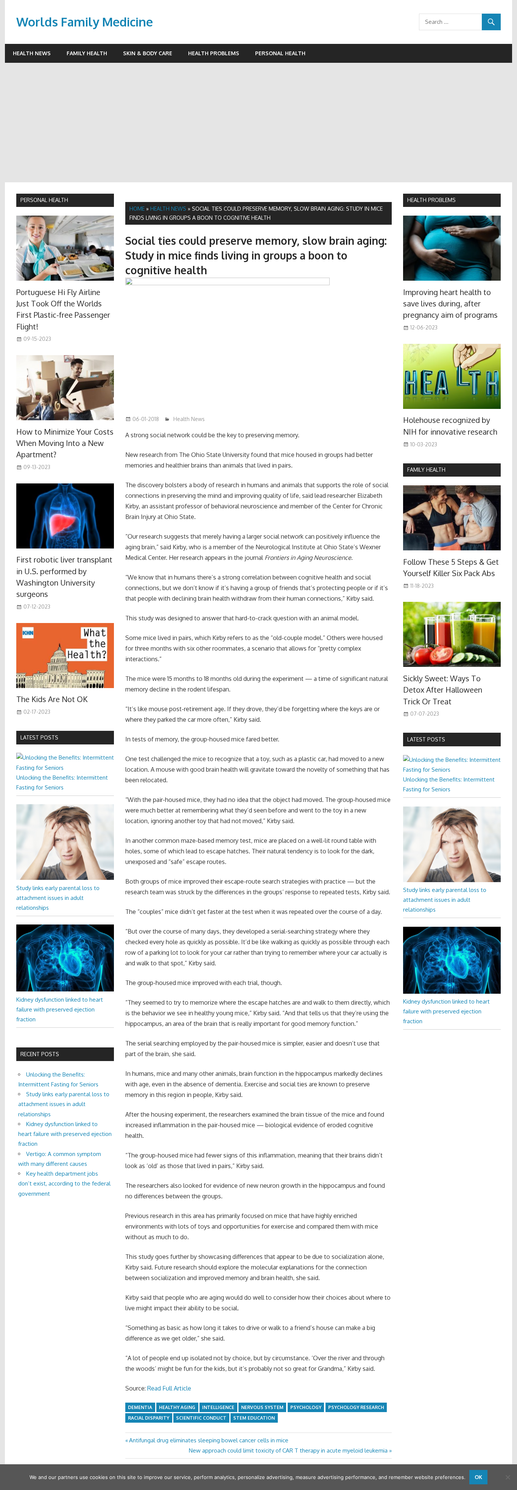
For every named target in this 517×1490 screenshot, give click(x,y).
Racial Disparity (148, 1418)
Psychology (305, 1407)
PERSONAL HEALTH (44, 200)
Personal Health (280, 53)
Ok (478, 1477)
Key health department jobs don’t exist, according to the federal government (64, 1183)
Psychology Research (356, 1407)
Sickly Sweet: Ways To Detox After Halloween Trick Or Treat (442, 689)
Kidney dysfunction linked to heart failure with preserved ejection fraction (59, 1009)
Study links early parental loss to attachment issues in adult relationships (58, 898)
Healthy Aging (177, 1407)
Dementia (140, 1407)
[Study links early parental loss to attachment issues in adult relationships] (65, 877)
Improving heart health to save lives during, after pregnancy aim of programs (450, 303)
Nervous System (262, 1407)
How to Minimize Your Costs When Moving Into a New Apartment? (65, 443)
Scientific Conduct (201, 1418)
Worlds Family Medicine (84, 22)
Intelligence (218, 1407)
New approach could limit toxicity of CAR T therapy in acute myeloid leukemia (288, 1450)
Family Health (87, 53)
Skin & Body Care (147, 53)
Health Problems (213, 53)
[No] (507, 1477)
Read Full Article (169, 1388)
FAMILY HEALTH (426, 469)
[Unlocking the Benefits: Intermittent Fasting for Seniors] (65, 767)
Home (137, 208)
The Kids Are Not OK (51, 699)
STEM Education (254, 1418)
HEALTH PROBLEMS (431, 200)
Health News (32, 53)
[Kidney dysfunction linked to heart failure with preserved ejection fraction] (65, 989)
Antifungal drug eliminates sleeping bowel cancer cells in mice (208, 1440)
